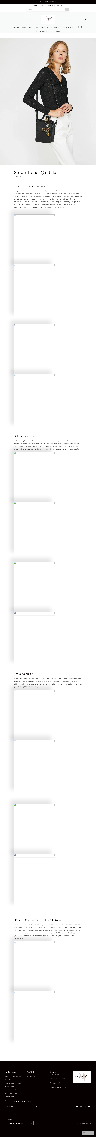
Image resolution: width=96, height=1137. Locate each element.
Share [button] (18, 181)
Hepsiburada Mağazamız (59, 1079)
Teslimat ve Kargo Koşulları (13, 1083)
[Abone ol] (36, 1106)
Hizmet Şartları (9, 1086)
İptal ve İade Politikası (11, 1093)
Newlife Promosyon (86, 1123)
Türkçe (38, 1123)
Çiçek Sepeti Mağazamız (59, 1087)
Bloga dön (49, 1047)
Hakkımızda (31, 1076)
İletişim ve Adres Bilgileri (13, 1076)
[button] (51, 27)
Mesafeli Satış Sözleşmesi (13, 1090)
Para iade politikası (10, 1080)
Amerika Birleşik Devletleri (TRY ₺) (18, 1123)
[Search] (67, 9)
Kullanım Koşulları (10, 1096)
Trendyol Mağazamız (57, 1083)
